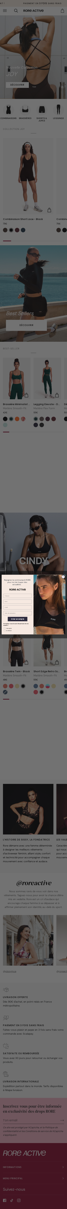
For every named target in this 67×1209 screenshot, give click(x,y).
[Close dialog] (63, 576)
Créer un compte (17, 619)
